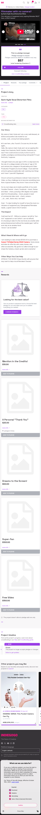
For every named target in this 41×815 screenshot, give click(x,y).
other (3, 117)
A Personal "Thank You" (15, 419)
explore (10, 668)
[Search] (24, 2)
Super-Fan (8, 539)
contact (10, 102)
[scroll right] (37, 31)
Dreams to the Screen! (14, 480)
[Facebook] (2, 743)
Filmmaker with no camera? (16, 11)
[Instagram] (11, 743)
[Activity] (32, 2)
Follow (20, 67)
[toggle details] (36, 724)
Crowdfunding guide (26, 640)
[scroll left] (3, 31)
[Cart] (28, 2)
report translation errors (10, 756)
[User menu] (35, 2)
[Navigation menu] (39, 2)
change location (29, 7)
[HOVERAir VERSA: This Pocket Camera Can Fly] (18, 689)
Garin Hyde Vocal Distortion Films (14, 14)
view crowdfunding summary (21, 74)
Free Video (8, 597)
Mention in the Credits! (15, 361)
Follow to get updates (12, 652)
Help (15, 640)
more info (4, 102)
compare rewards (12, 312)
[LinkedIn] (13, 743)
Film (3, 109)
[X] (5, 743)
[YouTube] (8, 743)
